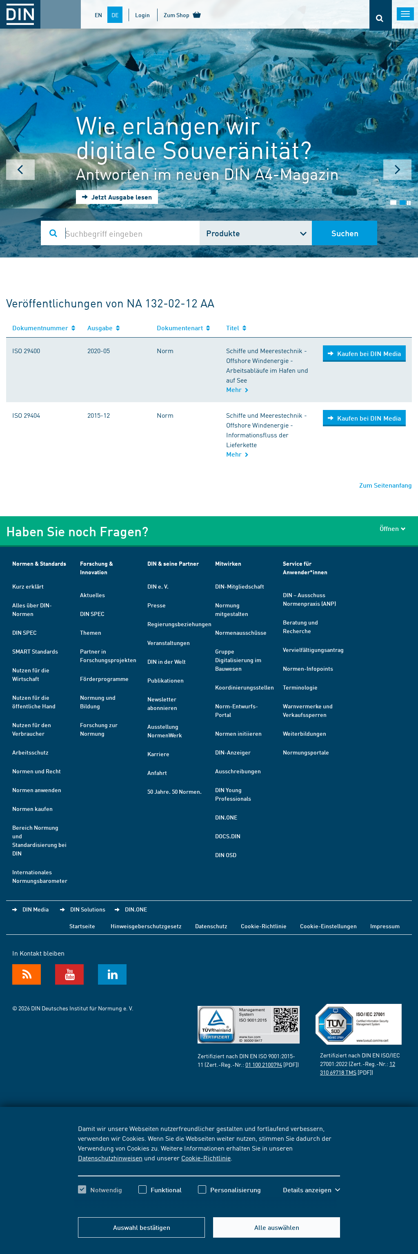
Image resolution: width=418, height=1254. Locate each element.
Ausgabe (101, 327)
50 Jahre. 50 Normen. (174, 791)
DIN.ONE (226, 817)
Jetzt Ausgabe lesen (121, 197)
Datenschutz (211, 925)
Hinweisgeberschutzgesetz (146, 925)
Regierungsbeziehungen (179, 623)
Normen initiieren (238, 733)
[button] (311, 1190)
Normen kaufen (32, 808)
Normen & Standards (39, 563)
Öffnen (389, 528)
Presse (156, 605)
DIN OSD (225, 854)
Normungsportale (306, 752)
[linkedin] (112, 974)
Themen (90, 632)
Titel (234, 327)
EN (98, 14)
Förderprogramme (104, 678)
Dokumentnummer (41, 327)
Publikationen (165, 680)
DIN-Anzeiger (233, 752)
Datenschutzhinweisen (110, 1157)
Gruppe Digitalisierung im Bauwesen (238, 659)
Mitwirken (228, 563)
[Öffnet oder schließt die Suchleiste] (380, 15)
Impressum (385, 925)
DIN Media (35, 909)
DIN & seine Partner (173, 563)
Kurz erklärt (28, 586)
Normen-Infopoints (308, 668)
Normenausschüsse (241, 632)
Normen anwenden (36, 789)
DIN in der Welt (166, 661)
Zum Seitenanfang (385, 485)
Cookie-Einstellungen (328, 925)
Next (397, 169)
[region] (209, 1166)
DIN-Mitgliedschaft (239, 586)
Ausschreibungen (238, 771)
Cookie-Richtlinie (206, 1157)
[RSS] (26, 974)
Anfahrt (157, 772)
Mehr (235, 389)
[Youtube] (69, 974)
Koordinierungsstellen (244, 687)
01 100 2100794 (263, 1064)
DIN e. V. (158, 586)
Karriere (158, 753)
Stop (409, 203)
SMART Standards (35, 651)
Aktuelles (92, 594)
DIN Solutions (87, 909)
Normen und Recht (36, 771)
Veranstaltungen (168, 642)
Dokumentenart (181, 327)
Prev (20, 169)
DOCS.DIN (227, 836)
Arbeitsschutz (30, 752)
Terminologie (300, 687)
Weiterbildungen (304, 733)
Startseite (82, 925)
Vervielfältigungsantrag (313, 649)
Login (142, 14)
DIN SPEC (24, 632)
